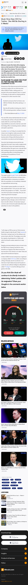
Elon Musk (18, 479)
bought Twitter (15, 175)
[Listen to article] (2, 53)
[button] (18, 53)
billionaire (5, 479)
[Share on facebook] (15, 58)
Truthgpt (7, 266)
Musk (20, 482)
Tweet (14, 488)
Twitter (20, 488)
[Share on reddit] (20, 58)
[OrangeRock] (9, 10)
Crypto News (7, 13)
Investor (14, 482)
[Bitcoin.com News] (5, 2)
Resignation (5, 485)
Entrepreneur (6, 482)
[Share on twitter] (18, 58)
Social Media (14, 485)
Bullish (19, 333)
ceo (12, 479)
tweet (8, 131)
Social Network (6, 488)
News (2, 13)
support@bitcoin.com (6, 581)
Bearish (8, 333)
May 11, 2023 (20, 113)
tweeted (23, 232)
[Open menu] (25, 2)
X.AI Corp (13, 258)
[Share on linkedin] (23, 58)
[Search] (22, 2)
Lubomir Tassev (8, 58)
